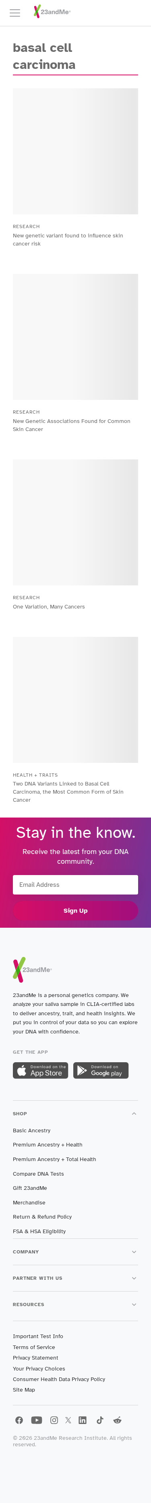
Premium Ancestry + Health (48, 1144)
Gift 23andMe (30, 1188)
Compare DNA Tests (38, 1173)
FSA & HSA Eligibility (39, 1231)
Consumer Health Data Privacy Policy (59, 1379)
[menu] (18, 13)
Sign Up (76, 911)
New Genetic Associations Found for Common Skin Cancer (71, 425)
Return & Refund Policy (42, 1216)
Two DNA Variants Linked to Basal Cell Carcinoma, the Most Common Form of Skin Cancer (68, 791)
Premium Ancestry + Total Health (54, 1159)
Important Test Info (38, 1336)
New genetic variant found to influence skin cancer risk (68, 239)
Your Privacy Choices (39, 1368)
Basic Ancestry (31, 1130)
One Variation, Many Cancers (49, 606)
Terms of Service (34, 1347)
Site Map (24, 1389)
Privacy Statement (35, 1357)
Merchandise (29, 1202)
